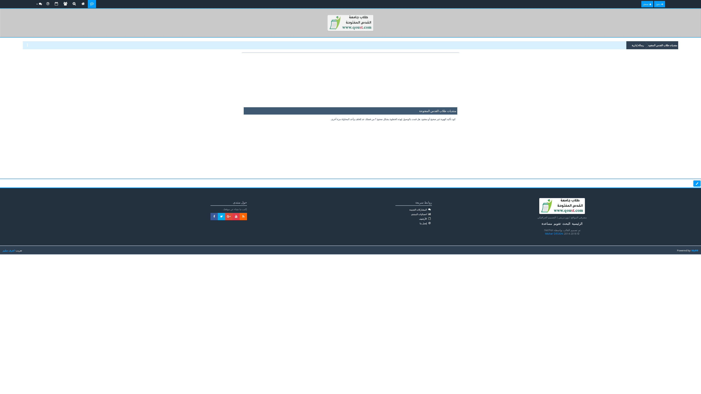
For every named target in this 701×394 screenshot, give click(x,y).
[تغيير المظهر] (697, 183)
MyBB (695, 250)
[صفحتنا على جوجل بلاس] (228, 216)
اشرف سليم (9, 250)
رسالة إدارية (638, 45)
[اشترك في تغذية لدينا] (243, 216)
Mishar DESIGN (554, 233)
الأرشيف (423, 219)
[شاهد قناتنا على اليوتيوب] (236, 216)
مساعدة (547, 223)
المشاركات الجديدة (418, 209)
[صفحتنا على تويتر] (221, 216)
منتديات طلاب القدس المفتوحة (662, 45)
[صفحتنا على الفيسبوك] (214, 216)
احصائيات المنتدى (419, 214)
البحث (566, 223)
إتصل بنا (423, 223)
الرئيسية (577, 223)
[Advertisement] (350, 81)
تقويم (557, 223)
